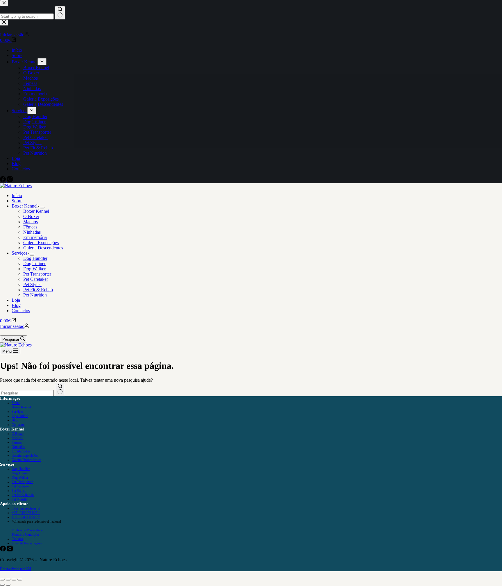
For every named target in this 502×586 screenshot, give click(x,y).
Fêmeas (30, 226)
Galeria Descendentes (43, 247)
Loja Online (20, 416)
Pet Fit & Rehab (38, 289)
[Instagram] (10, 549)
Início (17, 195)
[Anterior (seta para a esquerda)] (2, 585)
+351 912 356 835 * (26, 513)
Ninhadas (32, 232)
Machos (30, 221)
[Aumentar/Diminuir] (2, 579)
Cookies (17, 539)
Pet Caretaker (35, 279)
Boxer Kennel (24, 205)
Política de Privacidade (27, 530)
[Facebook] (3, 549)
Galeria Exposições (41, 242)
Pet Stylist (32, 284)
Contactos (21, 310)
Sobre (17, 200)
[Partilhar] (14, 579)
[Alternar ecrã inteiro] (8, 579)
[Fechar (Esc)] (19, 579)
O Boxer (31, 216)
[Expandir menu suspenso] (42, 207)
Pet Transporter (37, 273)
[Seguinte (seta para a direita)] (8, 585)
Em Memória (21, 451)
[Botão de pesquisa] (60, 389)
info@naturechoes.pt (26, 508)
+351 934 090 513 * (26, 517)
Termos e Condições (26, 535)
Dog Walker (34, 268)
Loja (16, 300)
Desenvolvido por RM (15, 569)
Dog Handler (35, 258)
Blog (16, 305)
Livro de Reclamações (27, 543)
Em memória (35, 237)
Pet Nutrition (35, 294)
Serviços (19, 253)
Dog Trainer (34, 263)
